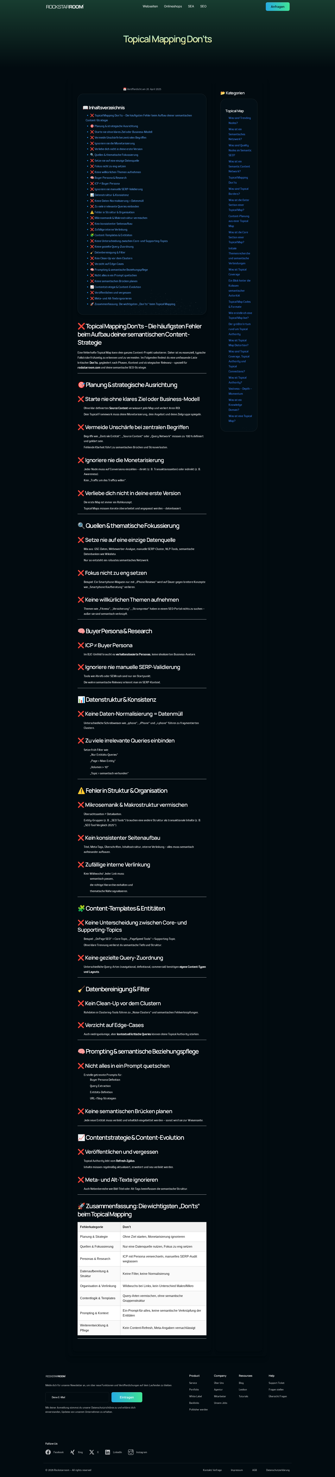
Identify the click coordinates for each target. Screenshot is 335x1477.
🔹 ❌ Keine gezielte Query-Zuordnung (110, 246)
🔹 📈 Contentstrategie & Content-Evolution (113, 287)
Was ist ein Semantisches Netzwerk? (237, 134)
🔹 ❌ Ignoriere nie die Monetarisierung (110, 143)
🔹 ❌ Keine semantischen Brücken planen (111, 281)
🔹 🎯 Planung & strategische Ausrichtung (112, 126)
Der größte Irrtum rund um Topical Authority (240, 329)
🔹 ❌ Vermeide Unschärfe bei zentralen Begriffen (116, 137)
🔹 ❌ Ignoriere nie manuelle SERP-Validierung (114, 189)
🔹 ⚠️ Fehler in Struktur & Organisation (110, 212)
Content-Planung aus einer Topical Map (239, 221)
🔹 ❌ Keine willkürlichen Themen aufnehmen (113, 172)
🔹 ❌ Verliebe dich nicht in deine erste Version (114, 149)
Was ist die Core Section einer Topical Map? (238, 237)
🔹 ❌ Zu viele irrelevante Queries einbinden (112, 206)
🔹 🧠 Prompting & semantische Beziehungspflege (117, 269)
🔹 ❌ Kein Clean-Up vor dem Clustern (109, 258)
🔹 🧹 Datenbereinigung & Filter (105, 252)
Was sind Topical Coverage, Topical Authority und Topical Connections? (239, 361)
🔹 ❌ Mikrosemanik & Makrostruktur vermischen (116, 218)
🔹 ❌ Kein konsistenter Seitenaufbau (109, 223)
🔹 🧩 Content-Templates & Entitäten (109, 235)
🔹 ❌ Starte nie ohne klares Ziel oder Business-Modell (119, 132)
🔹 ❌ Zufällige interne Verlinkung (106, 229)
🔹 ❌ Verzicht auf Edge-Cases (105, 264)
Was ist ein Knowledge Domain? (235, 405)
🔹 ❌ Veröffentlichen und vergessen (108, 292)
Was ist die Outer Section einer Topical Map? (239, 205)
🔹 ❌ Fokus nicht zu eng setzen (106, 166)
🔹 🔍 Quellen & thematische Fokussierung (112, 155)
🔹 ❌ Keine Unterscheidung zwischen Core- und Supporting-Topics (127, 241)
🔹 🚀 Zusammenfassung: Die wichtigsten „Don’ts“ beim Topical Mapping (130, 304)
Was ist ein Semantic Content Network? (239, 166)
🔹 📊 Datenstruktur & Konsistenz (107, 195)
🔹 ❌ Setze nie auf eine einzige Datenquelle (112, 160)
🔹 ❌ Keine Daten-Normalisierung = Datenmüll (114, 201)
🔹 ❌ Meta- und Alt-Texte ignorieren (109, 298)
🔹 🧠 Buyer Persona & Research (106, 178)
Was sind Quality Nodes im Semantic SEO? (240, 150)
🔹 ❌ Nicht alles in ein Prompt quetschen (111, 275)
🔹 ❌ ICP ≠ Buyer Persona (103, 183)
